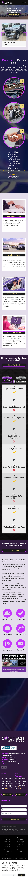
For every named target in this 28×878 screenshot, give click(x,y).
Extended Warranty (8, 854)
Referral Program (7, 851)
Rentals (7, 856)
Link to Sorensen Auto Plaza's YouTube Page (5, 769)
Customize (6, 875)
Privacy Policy (20, 847)
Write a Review (20, 840)
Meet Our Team (7, 842)
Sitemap (20, 852)
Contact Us (20, 846)
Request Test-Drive (20, 842)
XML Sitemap (20, 854)
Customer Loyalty (8, 852)
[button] (14, 14)
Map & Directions (20, 849)
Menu (24, 2)
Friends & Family (7, 849)
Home (7, 839)
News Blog (8, 844)
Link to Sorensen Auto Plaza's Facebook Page (2, 769)
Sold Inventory (20, 851)
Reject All (14, 875)
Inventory (8, 846)
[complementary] (23, 873)
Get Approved (8, 847)
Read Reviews (20, 839)
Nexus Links (20, 856)
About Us (8, 840)
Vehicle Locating (20, 844)
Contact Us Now (14, 820)
